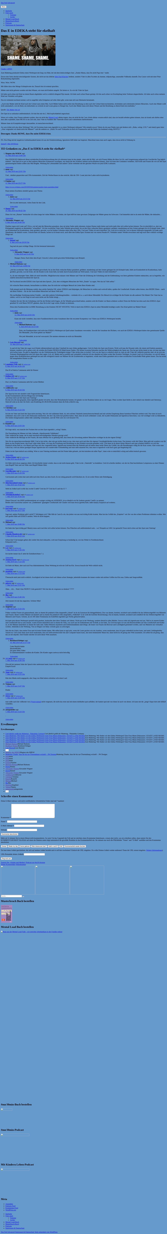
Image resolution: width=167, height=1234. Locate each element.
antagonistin (9, 789)
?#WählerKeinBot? (12, 495)
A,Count (8, 658)
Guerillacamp (10, 471)
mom (7, 756)
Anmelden (9, 1204)
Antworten (9, 167)
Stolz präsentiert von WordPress (46, 1232)
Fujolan (8, 763)
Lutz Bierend (15, 342)
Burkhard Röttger (11, 746)
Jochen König (10, 457)
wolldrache (9, 775)
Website (4, 830)
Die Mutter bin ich (13, 110)
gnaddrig (8, 571)
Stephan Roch (10, 560)
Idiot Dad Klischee (61, 77)
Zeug (16, 144)
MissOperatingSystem (13, 483)
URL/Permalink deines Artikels (12, 854)
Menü (3, 7)
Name (4, 821)
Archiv (12, 17)
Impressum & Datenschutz (14, 25)
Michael (8, 781)
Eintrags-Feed (10, 1206)
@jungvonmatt (35, 702)
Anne (7, 672)
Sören (7, 696)
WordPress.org (10, 1210)
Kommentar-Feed (11, 1208)
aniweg (8, 583)
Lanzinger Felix (11, 364)
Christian (8, 777)
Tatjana (8, 787)
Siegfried (8, 785)
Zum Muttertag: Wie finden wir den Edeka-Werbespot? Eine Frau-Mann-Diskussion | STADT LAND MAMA (45, 736)
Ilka (7, 595)
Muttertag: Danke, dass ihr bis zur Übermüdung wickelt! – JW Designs (30, 754)
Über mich (9, 13)
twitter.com (26, 364)
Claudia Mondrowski (13, 534)
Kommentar (6, 817)
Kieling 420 (9, 376)
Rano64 (8, 779)
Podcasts (8, 23)
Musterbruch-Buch (12, 21)
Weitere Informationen (154, 850)
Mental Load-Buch (12, 19)
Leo (6, 548)
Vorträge (13, 15)
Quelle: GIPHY (6, 69)
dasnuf (3, 144)
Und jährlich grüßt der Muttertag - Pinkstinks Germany (25, 734)
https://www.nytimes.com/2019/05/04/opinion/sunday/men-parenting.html (31, 187)
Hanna (8, 209)
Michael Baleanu (11, 744)
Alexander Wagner (12, 769)
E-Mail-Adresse (7, 826)
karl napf (9, 508)
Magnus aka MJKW (12, 752)
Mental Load (53, 117)
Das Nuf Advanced (8, 3)
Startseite (8, 11)
